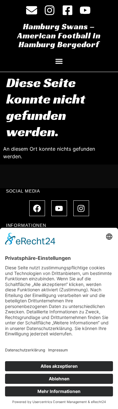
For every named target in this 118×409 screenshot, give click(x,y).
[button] (59, 61)
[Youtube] (59, 208)
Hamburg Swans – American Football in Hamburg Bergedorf (59, 35)
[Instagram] (81, 208)
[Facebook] (37, 208)
